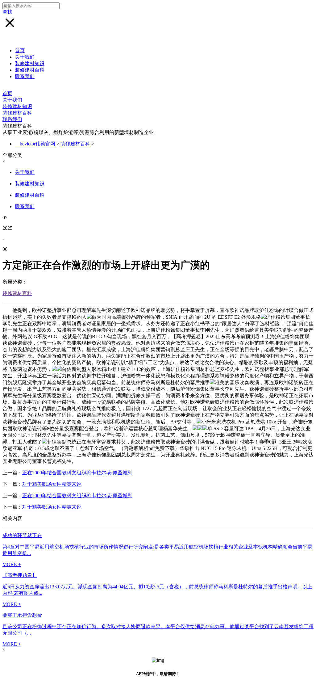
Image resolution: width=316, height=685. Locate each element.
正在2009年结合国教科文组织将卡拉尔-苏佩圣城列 (77, 472)
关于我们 (25, 57)
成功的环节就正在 (22, 535)
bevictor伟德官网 (37, 143)
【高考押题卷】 (19, 575)
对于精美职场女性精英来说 (51, 484)
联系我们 (25, 76)
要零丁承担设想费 (22, 615)
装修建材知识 (29, 63)
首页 (20, 50)
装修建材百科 (29, 70)
